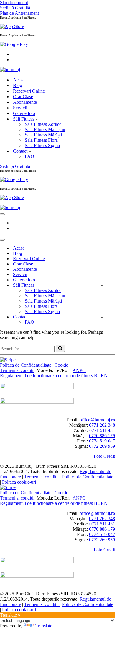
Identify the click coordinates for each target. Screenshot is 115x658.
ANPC (79, 370)
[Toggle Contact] (102, 317)
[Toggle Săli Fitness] (102, 285)
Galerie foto (24, 113)
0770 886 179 (102, 435)
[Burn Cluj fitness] (10, 69)
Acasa (18, 79)
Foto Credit (104, 456)
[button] (37, 119)
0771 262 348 (102, 424)
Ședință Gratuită (15, 7)
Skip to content (14, 2)
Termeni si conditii (17, 370)
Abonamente (25, 102)
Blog (17, 85)
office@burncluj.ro (97, 419)
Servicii (20, 107)
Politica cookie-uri (19, 482)
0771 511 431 (102, 430)
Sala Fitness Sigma (42, 145)
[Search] (60, 348)
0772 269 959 (102, 446)
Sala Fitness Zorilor (43, 124)
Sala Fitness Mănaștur (45, 129)
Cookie (61, 365)
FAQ (29, 156)
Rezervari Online (29, 90)
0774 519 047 (102, 440)
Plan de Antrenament (19, 13)
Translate (43, 625)
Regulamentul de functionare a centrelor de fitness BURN (54, 375)
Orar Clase (23, 96)
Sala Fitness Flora (41, 140)
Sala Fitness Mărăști (43, 134)
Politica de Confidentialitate (25, 365)
